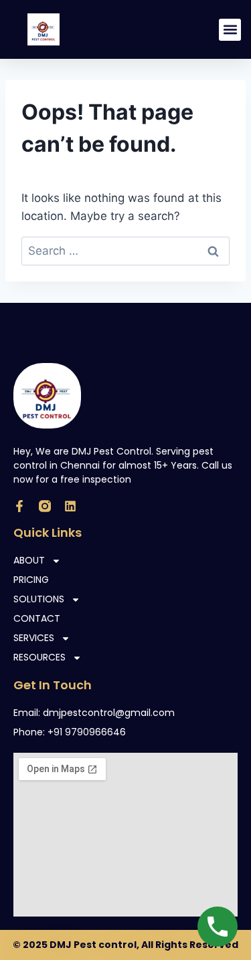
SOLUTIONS (38, 599)
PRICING (31, 579)
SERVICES (33, 637)
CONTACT (36, 618)
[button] (230, 30)
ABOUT (29, 560)
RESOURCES (39, 657)
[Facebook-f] (19, 506)
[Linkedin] (70, 506)
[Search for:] (125, 250)
